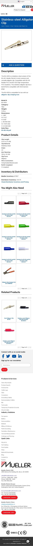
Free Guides (4, 447)
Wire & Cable (5, 410)
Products (7, 26)
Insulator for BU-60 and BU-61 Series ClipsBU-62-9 (24, 261)
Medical (3, 423)
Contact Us (4, 457)
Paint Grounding (6, 428)
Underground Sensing (7, 436)
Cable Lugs (4, 390)
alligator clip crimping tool (10, 94)
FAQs (2, 450)
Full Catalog (4, 445)
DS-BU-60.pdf (6, 130)
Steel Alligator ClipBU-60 (8, 319)
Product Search (5, 385)
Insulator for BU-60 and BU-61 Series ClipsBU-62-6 (9, 261)
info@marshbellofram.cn (8, 504)
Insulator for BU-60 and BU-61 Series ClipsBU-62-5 (24, 238)
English (22, 1)
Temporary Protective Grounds (10, 407)
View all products (6, 382)
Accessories (4, 387)
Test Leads (4, 405)
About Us (4, 442)
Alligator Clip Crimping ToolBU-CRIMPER (9, 283)
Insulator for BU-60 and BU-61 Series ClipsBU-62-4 (9, 238)
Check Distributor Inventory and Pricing (15, 182)
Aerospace (4, 416)
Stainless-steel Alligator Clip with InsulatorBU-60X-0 (24, 319)
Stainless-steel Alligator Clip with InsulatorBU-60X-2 (9, 342)
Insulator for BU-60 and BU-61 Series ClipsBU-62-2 (24, 215)
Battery (3, 419)
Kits (2, 402)
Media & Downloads (7, 452)
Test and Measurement (8, 433)
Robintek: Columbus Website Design (20, 543)
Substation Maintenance (8, 431)
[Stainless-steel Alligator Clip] (16, 45)
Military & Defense (6, 426)
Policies (3, 460)
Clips (12, 26)
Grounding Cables (6, 397)
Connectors (4, 395)
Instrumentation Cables (8, 400)
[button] (27, 541)
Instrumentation (5, 421)
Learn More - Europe (9, 497)
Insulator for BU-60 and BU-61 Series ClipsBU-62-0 (9, 215)
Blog (2, 455)
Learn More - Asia (8, 512)
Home (2, 26)
